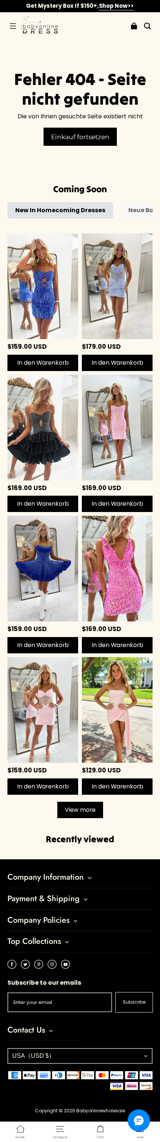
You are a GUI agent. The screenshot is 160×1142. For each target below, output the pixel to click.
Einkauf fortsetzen (80, 137)
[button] (12, 26)
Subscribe (134, 1002)
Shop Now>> (116, 6)
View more (80, 809)
